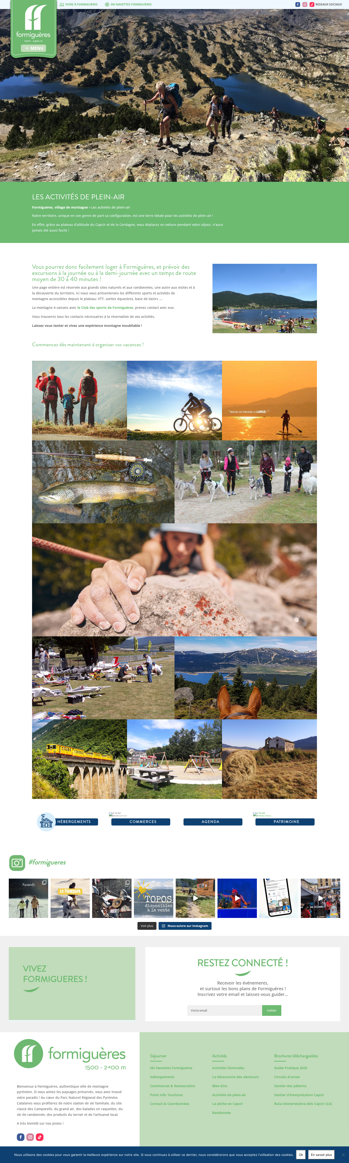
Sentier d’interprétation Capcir (299, 1095)
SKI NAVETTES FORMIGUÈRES (131, 4)
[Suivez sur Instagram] (30, 1137)
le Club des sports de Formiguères (105, 307)
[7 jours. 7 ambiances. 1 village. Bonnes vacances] (28, 898)
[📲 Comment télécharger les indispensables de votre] (279, 898)
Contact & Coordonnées (169, 1103)
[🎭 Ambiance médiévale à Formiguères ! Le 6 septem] (112, 898)
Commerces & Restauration (172, 1086)
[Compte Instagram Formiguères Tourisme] (304, 4)
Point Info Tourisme (166, 1095)
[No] (343, 1154)
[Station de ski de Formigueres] (70, 1069)
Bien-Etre (219, 1086)
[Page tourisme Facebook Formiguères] (297, 4)
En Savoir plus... (79, 426)
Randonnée (221, 1112)
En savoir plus (321, 1155)
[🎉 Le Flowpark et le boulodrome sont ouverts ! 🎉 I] (70, 898)
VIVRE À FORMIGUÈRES (81, 4)
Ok (301, 1155)
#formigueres (47, 862)
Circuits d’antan (287, 1077)
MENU (37, 48)
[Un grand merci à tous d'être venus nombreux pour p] (237, 898)
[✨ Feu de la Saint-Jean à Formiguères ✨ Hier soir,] (320, 898)
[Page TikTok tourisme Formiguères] (312, 4)
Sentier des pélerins (290, 1086)
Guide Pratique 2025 (290, 1068)
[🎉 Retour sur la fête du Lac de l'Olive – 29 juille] (195, 898)
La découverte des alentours (235, 1077)
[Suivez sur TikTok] (39, 1137)
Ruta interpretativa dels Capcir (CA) (303, 1103)
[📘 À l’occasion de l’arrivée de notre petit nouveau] (153, 898)
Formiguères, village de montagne (60, 207)
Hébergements (162, 1077)
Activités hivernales (228, 1068)
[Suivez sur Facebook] (20, 1137)
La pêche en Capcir (227, 1103)
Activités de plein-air (229, 1095)
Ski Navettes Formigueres (171, 1068)
